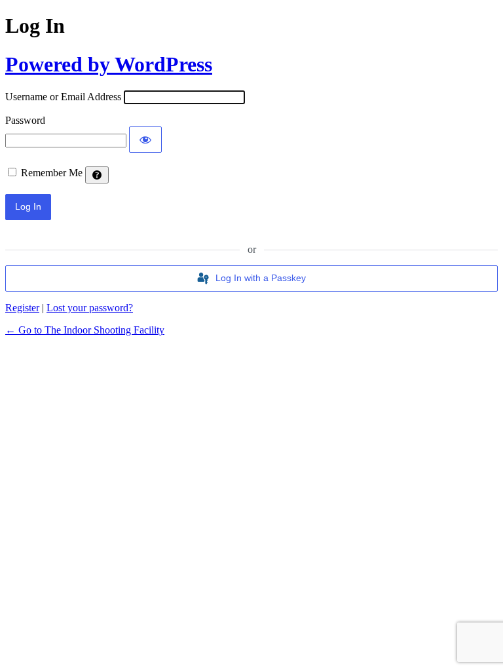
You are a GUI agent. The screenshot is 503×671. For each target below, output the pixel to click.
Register (22, 307)
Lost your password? (90, 307)
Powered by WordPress (108, 64)
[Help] (97, 174)
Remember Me (52, 172)
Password (25, 120)
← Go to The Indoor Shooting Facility (84, 330)
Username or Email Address (63, 96)
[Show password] (145, 139)
